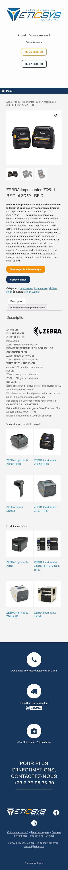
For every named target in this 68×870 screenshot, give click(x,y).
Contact (50, 835)
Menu (9, 90)
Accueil (10, 101)
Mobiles (53, 288)
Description (16, 301)
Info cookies (36, 835)
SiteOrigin (31, 862)
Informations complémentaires (27, 307)
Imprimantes (28, 101)
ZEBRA (36, 291)
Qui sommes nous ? (17, 832)
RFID (17, 101)
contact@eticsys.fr (34, 846)
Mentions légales (40, 832)
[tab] (17, 301)
